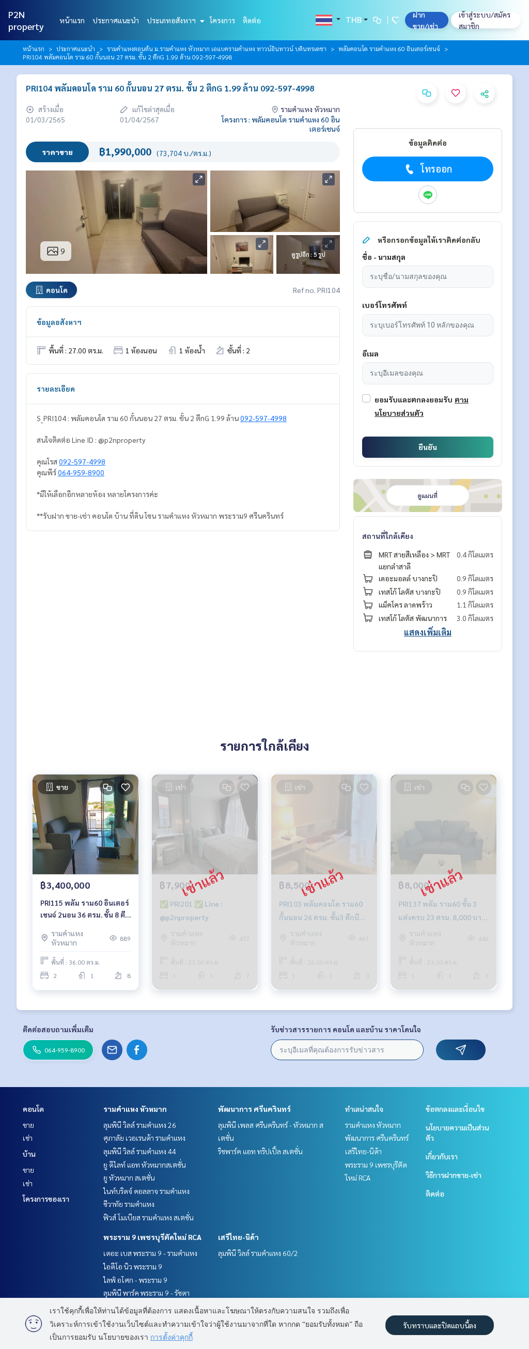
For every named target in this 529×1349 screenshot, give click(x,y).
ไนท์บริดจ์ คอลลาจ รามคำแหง (146, 1191)
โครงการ (222, 20)
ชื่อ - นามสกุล (384, 256)
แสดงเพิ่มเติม (428, 632)
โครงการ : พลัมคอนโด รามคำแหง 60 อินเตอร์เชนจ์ (281, 124)
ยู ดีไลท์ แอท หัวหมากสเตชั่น (144, 1164)
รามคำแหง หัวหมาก (135, 1108)
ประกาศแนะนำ (115, 20)
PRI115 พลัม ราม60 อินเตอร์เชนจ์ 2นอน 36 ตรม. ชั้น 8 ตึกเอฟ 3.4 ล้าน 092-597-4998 (85, 909)
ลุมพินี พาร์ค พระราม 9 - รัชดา (146, 1292)
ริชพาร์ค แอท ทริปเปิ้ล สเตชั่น (260, 1151)
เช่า (28, 1137)
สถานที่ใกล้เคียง (387, 535)
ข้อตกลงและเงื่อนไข (455, 1108)
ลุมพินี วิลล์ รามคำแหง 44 (139, 1151)
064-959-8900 (81, 472)
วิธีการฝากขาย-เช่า (453, 1175)
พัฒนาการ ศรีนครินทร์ (254, 1108)
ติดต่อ (252, 20)
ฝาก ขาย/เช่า (425, 20)
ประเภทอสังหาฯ (172, 20)
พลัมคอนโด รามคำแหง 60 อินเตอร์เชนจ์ (389, 48)
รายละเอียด (56, 388)
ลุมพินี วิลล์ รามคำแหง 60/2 (258, 1253)
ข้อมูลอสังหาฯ (59, 322)
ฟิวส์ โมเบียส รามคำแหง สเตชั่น (148, 1217)
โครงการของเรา (46, 1198)
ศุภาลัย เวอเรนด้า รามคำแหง (144, 1137)
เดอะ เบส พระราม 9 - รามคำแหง (150, 1253)
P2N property (26, 20)
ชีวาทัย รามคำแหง (128, 1203)
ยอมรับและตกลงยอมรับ (414, 399)
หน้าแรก (72, 20)
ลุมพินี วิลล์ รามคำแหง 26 (139, 1124)
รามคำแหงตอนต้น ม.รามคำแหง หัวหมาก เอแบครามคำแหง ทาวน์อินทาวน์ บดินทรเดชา (216, 48)
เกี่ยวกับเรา (442, 1156)
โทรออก (436, 169)
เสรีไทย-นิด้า (238, 1237)
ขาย (28, 1124)
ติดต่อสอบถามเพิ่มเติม (58, 1029)
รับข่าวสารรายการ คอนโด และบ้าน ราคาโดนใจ (346, 1029)
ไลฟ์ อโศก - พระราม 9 (135, 1279)
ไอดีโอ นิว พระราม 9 (132, 1266)
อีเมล (370, 353)
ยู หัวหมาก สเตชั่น (129, 1177)
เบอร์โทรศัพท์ (384, 304)
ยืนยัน (427, 447)
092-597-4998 (263, 418)
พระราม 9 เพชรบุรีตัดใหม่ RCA (152, 1237)
